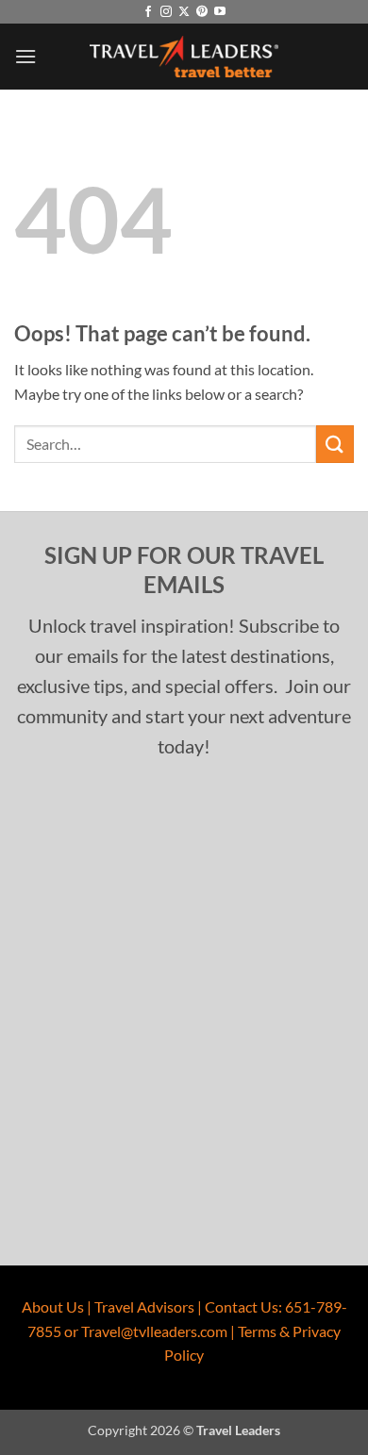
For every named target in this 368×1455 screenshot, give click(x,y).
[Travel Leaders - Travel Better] (184, 57)
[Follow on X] (184, 12)
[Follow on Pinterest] (202, 12)
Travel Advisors (144, 1306)
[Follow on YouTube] (220, 12)
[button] (25, 56)
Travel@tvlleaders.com (154, 1331)
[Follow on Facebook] (148, 12)
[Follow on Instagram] (166, 12)
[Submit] (335, 443)
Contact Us (241, 1306)
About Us (53, 1306)
